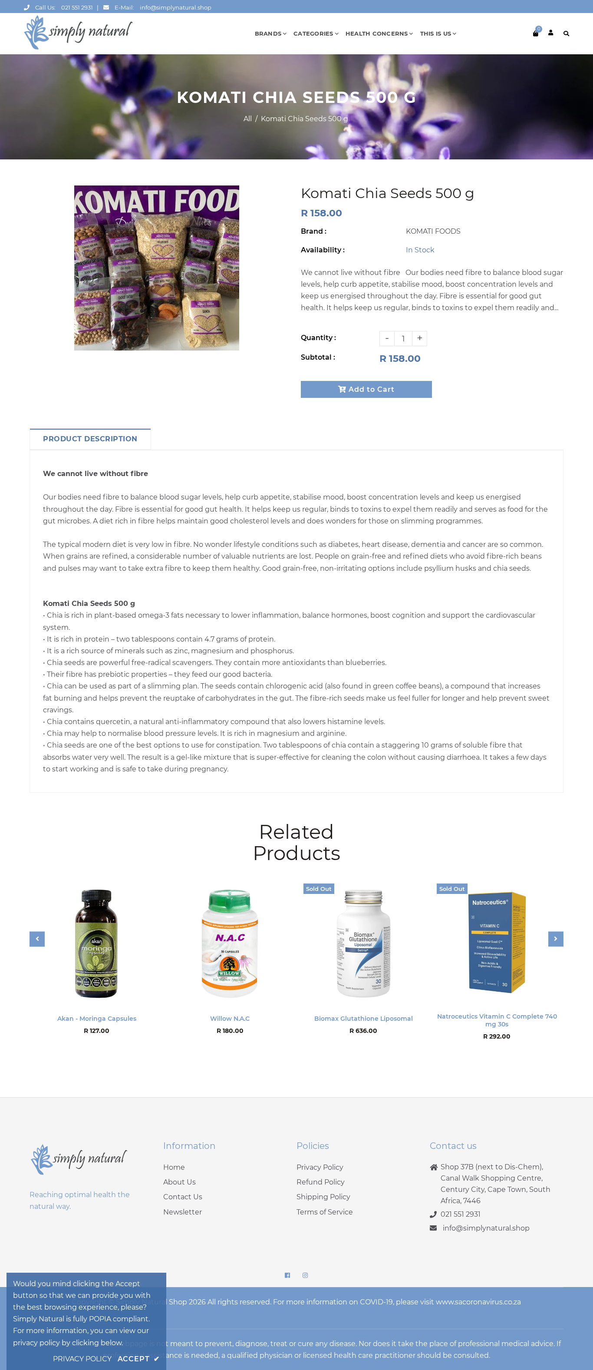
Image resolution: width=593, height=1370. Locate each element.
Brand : (313, 231)
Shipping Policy (323, 1197)
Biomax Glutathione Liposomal (363, 1019)
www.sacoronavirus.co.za (478, 1302)
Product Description (90, 439)
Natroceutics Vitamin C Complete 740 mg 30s (497, 1020)
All (248, 119)
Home (174, 1167)
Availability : (323, 250)
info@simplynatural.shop (175, 7)
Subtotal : (318, 357)
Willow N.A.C (230, 1019)
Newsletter (182, 1212)
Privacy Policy (319, 1167)
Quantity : (318, 338)
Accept (139, 1359)
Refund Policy (320, 1182)
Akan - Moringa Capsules (96, 1019)
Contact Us (182, 1197)
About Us (179, 1182)
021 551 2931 (77, 7)
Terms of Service (324, 1212)
